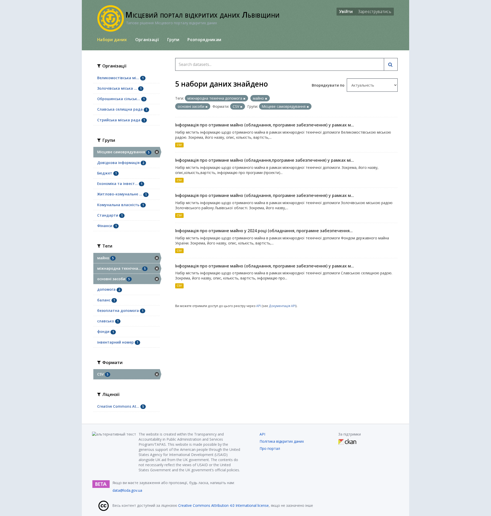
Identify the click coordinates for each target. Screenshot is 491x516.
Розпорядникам (204, 39)
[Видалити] (244, 98)
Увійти (346, 11)
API (258, 306)
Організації (147, 39)
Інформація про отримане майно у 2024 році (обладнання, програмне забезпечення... (264, 230)
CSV (179, 145)
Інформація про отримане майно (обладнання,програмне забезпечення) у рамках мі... (264, 160)
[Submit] (391, 64)
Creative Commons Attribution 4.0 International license (223, 505)
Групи (173, 39)
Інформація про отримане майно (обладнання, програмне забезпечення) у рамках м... (264, 125)
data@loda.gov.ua (127, 490)
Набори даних (112, 39)
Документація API (282, 306)
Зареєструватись (375, 11)
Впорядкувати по (328, 85)
